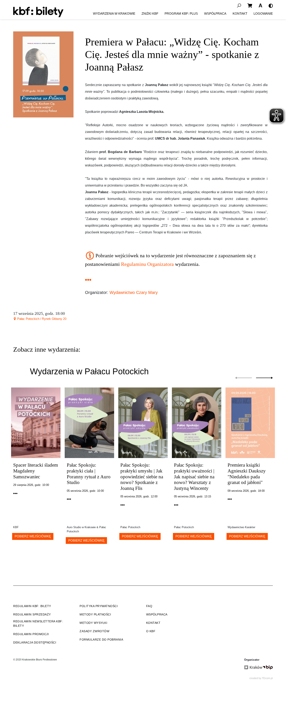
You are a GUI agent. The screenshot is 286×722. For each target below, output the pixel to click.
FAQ (149, 606)
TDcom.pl (267, 678)
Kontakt (240, 13)
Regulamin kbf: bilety (32, 606)
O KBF (151, 631)
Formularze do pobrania (101, 639)
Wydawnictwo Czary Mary (134, 292)
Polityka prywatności (99, 606)
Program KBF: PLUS (181, 13)
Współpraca (215, 13)
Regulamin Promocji (31, 634)
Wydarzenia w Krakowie (114, 13)
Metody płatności (95, 614)
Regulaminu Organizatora (147, 264)
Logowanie (263, 13)
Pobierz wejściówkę (33, 536)
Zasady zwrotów (94, 631)
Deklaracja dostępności (34, 642)
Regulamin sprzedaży (32, 614)
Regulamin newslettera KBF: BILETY (38, 623)
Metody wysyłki (93, 622)
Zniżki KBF (150, 13)
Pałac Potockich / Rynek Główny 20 (41, 318)
